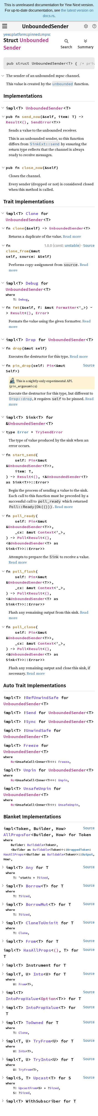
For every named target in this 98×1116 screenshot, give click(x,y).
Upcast (40, 1077)
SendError (41, 122)
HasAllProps (13, 854)
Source (89, 245)
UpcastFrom (27, 1088)
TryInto (42, 1059)
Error (41, 313)
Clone (32, 213)
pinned (34, 34)
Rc (12, 762)
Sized (43, 878)
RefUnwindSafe (42, 697)
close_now (32, 167)
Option (48, 998)
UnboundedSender (45, 26)
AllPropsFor (17, 834)
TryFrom (42, 1041)
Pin (50, 365)
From (31, 941)
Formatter (66, 307)
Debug (32, 283)
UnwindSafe (38, 730)
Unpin (29, 770)
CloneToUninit (42, 922)
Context (46, 532)
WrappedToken (78, 850)
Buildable (35, 845)
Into (38, 974)
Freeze (31, 745)
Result (13, 122)
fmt (16, 307)
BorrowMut (37, 904)
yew (6, 34)
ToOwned (34, 1022)
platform (19, 34)
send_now (31, 116)
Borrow (33, 886)
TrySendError (49, 432)
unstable (72, 245)
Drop (31, 339)
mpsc (46, 34)
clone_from (17, 251)
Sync (31, 721)
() (24, 122)
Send (31, 712)
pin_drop (22, 365)
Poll (21, 537)
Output (87, 854)
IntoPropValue (22, 998)
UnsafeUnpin (37, 788)
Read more (72, 236)
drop (17, 348)
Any (29, 867)
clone (18, 228)
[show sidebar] (4, 26)
